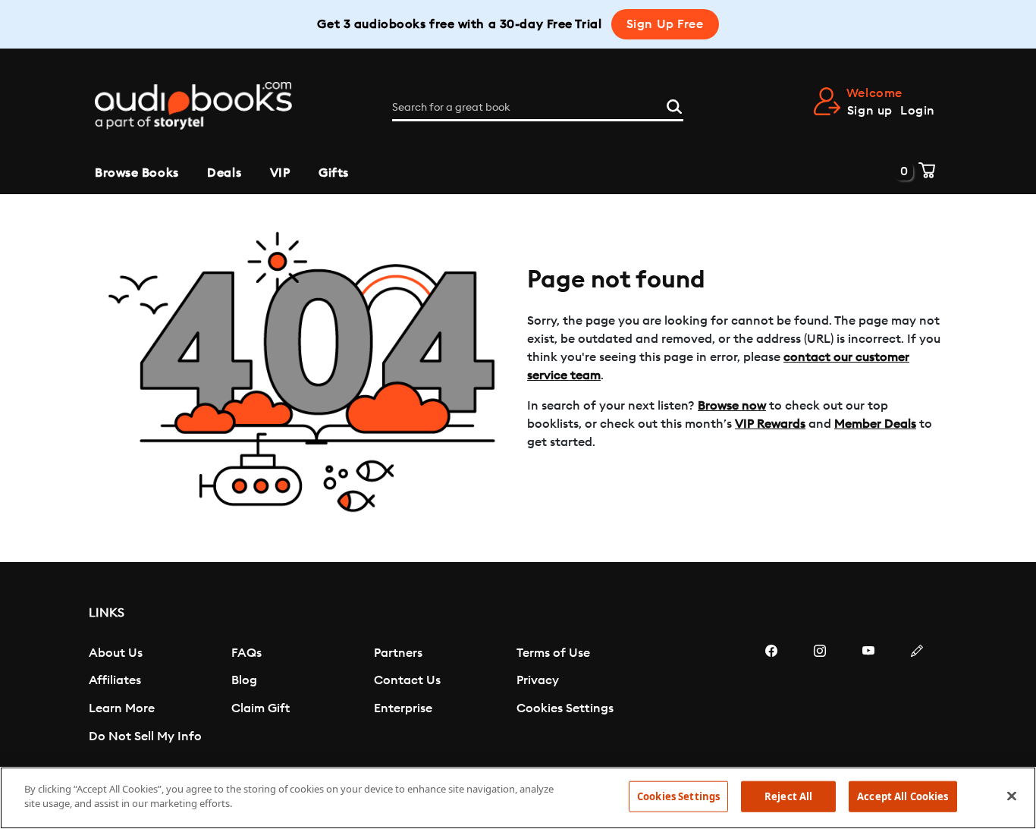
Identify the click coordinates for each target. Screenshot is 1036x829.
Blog (244, 680)
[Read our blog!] (917, 696)
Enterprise (403, 708)
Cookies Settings (565, 708)
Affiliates (115, 680)
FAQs (246, 653)
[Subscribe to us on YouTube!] (868, 696)
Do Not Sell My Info (145, 736)
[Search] (674, 104)
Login (917, 110)
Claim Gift (260, 708)
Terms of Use (553, 653)
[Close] (1011, 795)
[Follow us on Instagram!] (820, 696)
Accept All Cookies (902, 796)
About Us (116, 653)
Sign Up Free (665, 24)
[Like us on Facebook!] (771, 696)
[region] (518, 798)
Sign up (870, 110)
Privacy (537, 680)
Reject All (788, 796)
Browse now (732, 406)
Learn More (122, 708)
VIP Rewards (770, 424)
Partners (398, 653)
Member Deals (875, 424)
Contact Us (407, 680)
